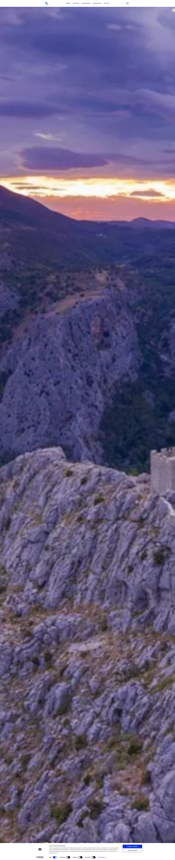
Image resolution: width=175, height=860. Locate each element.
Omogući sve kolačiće (132, 846)
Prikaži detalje (101, 857)
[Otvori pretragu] (123, 3)
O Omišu (68, 3)
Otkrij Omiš (76, 3)
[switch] (68, 857)
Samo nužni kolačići (132, 850)
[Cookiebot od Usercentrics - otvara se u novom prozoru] (40, 857)
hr (127, 3)
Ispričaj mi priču (97, 3)
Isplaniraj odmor (86, 3)
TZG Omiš (106, 3)
